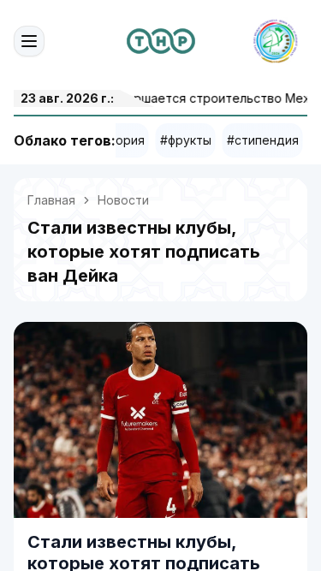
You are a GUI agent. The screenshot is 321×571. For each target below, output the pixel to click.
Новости (123, 200)
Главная (51, 200)
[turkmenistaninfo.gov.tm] (161, 41)
